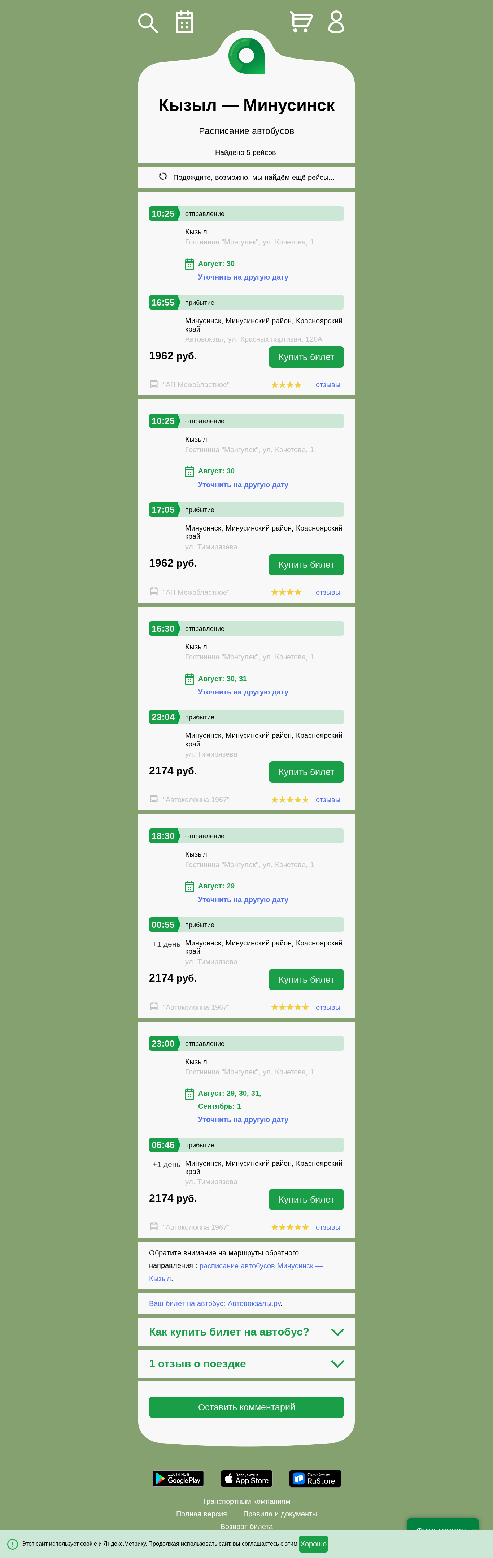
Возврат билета (247, 1527)
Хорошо (313, 1544)
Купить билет (306, 357)
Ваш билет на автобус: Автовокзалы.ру (214, 1303)
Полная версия (201, 1514)
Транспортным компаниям (246, 1501)
